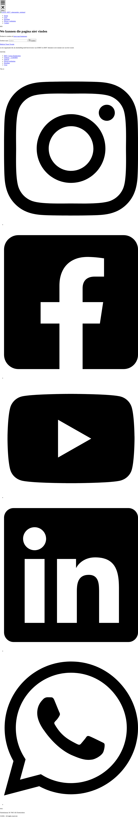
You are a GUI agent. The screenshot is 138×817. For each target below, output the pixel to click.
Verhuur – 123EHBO (11, 57)
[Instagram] (71, 224)
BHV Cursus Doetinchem (12, 56)
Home (6, 16)
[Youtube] (71, 497)
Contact (6, 23)
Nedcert (6, 59)
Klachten (7, 19)
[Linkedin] (71, 651)
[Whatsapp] (71, 804)
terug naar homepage (20, 36)
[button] (3, 5)
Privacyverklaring (9, 61)
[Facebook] (71, 378)
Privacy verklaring (10, 21)
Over (5, 17)
